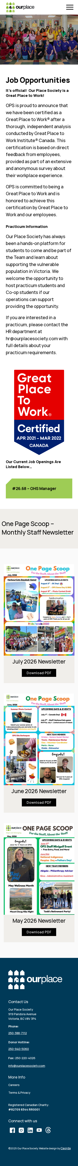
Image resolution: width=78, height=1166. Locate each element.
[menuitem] (70, 7)
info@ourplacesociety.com (26, 1066)
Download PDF (39, 673)
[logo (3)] (20, 7)
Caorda (66, 1148)
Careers (14, 1085)
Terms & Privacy (19, 1093)
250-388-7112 (17, 1033)
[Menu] (70, 7)
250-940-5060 (18, 1049)
